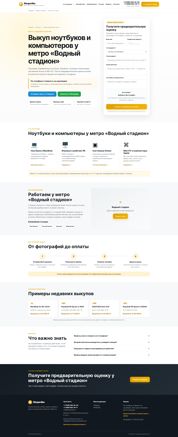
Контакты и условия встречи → (74, 424)
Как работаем (80, 4)
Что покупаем (68, 4)
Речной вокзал (47, 226)
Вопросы (108, 4)
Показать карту (120, 216)
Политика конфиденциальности (139, 434)
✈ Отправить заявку (150, 4)
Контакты (116, 4)
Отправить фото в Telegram (42, 94)
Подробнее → (66, 165)
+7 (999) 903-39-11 (131, 4)
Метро (38, 27)
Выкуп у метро (41, 10)
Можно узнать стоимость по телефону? (91, 336)
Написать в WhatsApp (69, 94)
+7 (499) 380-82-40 (131, 2)
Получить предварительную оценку (127, 107)
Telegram (96, 405)
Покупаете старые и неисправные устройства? (94, 349)
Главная (30, 10)
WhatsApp (96, 407)
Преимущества (92, 4)
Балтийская (34, 226)
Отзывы (101, 4)
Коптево (59, 226)
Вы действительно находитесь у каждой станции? (95, 342)
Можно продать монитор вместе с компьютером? (95, 355)
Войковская (70, 226)
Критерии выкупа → (37, 165)
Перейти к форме (140, 379)
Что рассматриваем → (100, 165)
